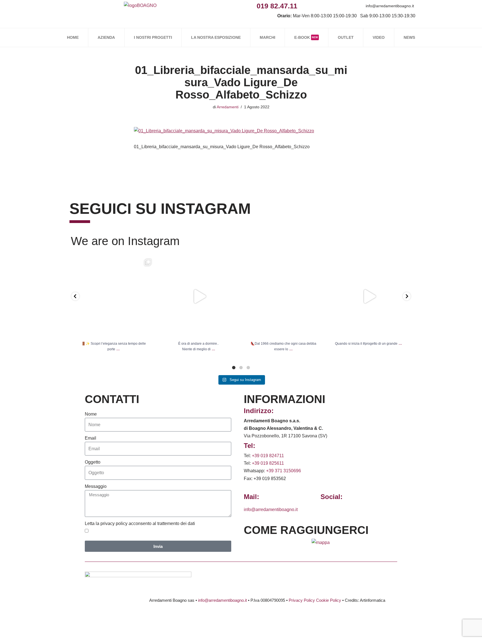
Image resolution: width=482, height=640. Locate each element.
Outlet (346, 37)
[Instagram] (316, 6)
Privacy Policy (302, 600)
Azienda (106, 37)
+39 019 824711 (268, 455)
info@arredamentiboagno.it (390, 6)
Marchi (267, 37)
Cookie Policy (328, 600)
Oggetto (92, 462)
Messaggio (96, 486)
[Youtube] (341, 6)
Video (379, 37)
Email (90, 438)
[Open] (114, 296)
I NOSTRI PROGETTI (153, 37)
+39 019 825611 (268, 463)
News (409, 37)
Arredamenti (227, 107)
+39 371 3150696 (283, 470)
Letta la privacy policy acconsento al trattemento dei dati (140, 523)
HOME (73, 37)
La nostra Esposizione (216, 37)
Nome (91, 414)
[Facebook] (304, 6)
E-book (306, 37)
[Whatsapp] (329, 6)
